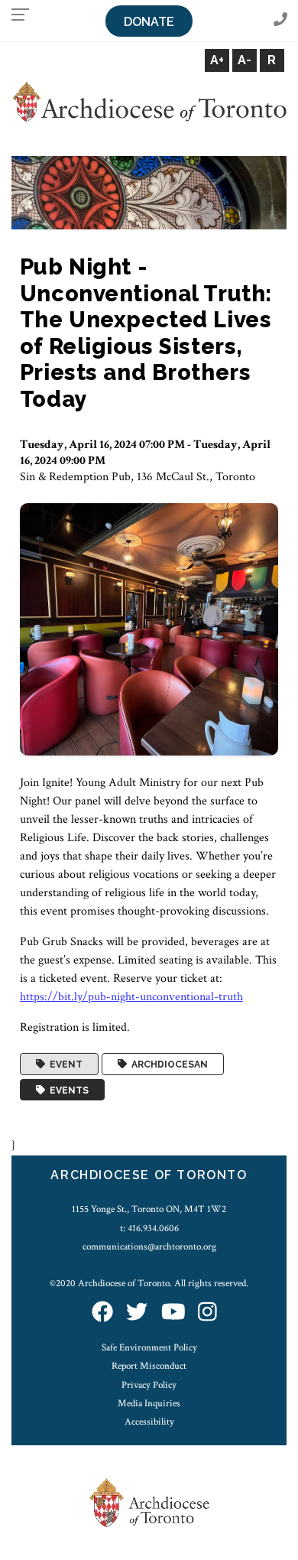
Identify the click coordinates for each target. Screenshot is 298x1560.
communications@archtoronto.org (149, 1246)
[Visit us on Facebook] (102, 1313)
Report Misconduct (149, 1366)
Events (67, 1089)
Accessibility (149, 1421)
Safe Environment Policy (149, 1347)
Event (64, 1064)
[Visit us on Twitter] (136, 1313)
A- (244, 60)
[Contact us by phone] (280, 20)
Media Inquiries (149, 1403)
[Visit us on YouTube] (173, 1313)
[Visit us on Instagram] (207, 1313)
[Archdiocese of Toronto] (149, 101)
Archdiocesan (167, 1064)
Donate (149, 22)
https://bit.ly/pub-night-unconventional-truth (131, 997)
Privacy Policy (149, 1385)
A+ (217, 60)
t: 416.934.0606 (149, 1228)
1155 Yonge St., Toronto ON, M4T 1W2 (149, 1209)
